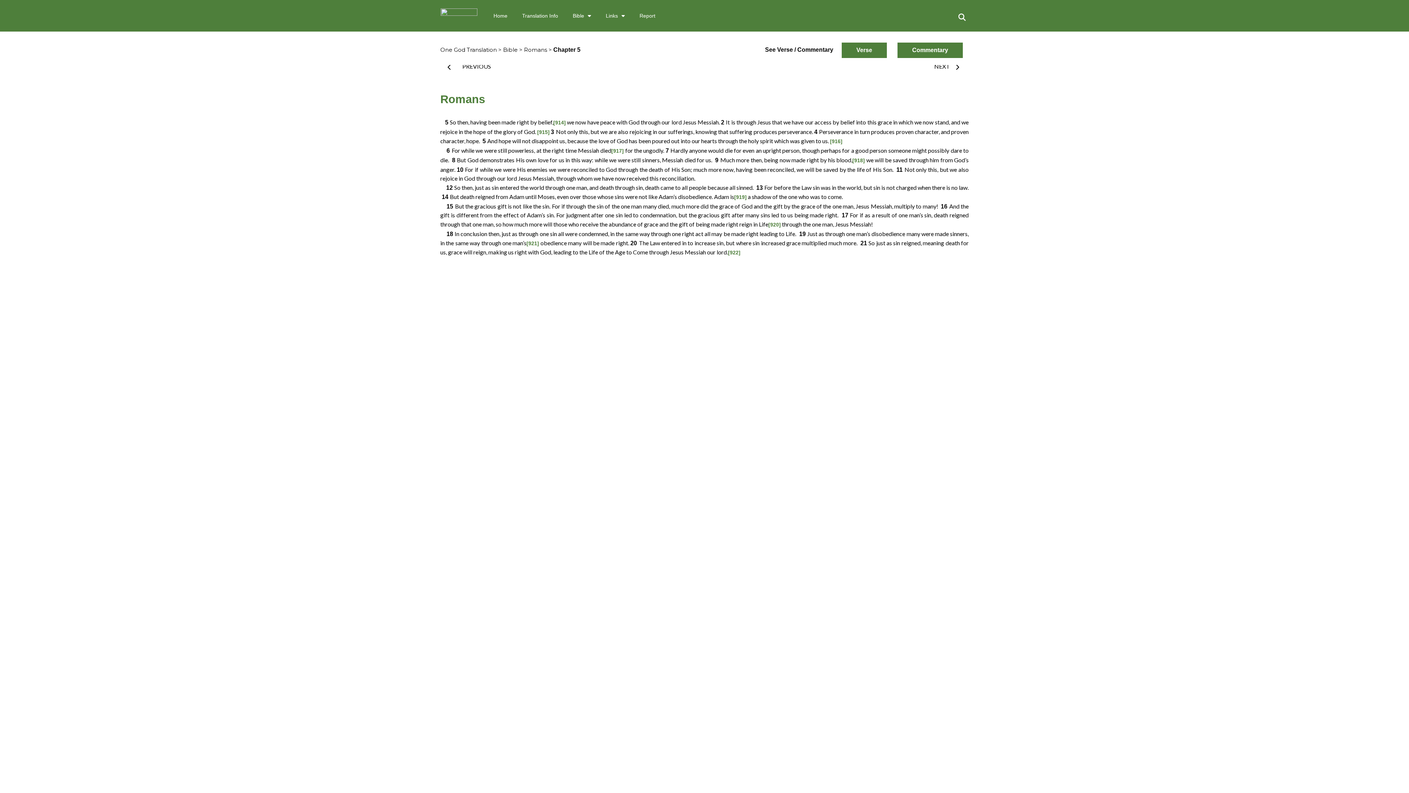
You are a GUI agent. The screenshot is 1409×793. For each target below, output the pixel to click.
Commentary (930, 50)
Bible (578, 16)
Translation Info (540, 16)
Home (500, 16)
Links (612, 16)
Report (647, 16)
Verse (864, 50)
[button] (962, 17)
